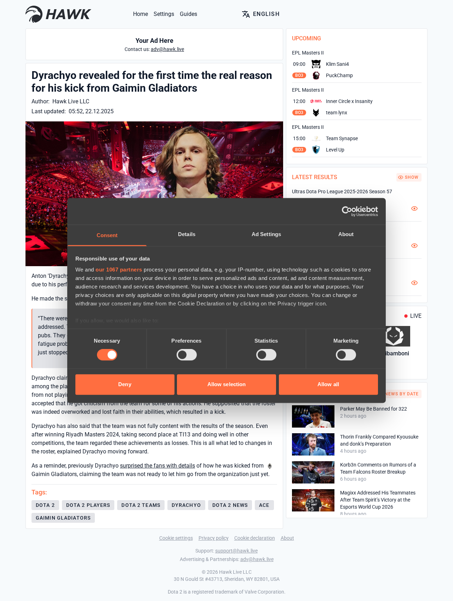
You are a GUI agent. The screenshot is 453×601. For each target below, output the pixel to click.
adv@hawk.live (257, 559)
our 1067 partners (119, 270)
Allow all (328, 384)
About (287, 538)
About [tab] (346, 234)
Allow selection (226, 384)
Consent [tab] (107, 235)
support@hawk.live (236, 551)
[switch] (187, 355)
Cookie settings (176, 538)
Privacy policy (214, 538)
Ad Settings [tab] (266, 234)
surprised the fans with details (157, 465)
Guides (188, 14)
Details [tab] (186, 234)
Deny (124, 384)
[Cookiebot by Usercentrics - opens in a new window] (347, 211)
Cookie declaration (254, 538)
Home (140, 14)
